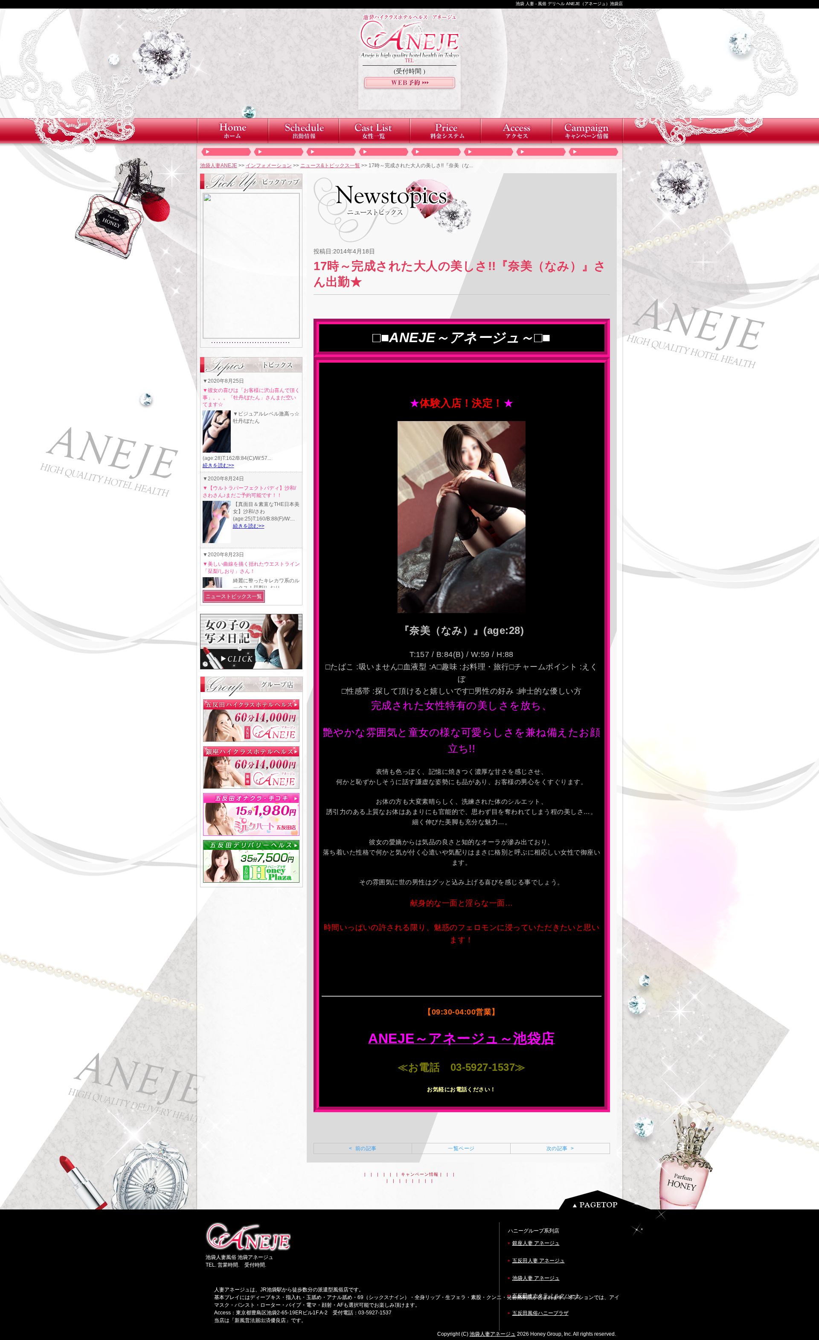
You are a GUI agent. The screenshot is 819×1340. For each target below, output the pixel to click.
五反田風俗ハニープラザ (540, 1313)
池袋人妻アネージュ (493, 1334)
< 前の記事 (362, 1148)
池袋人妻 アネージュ (536, 1278)
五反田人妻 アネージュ (538, 1261)
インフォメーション (269, 166)
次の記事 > (560, 1148)
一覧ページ (461, 1148)
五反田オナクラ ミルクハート (546, 1296)
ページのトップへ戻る (607, 1199)
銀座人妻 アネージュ (536, 1243)
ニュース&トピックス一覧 (330, 166)
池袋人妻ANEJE (218, 166)
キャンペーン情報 (420, 1174)
